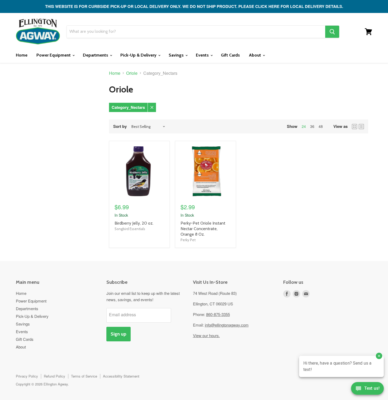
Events (203, 55)
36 (312, 126)
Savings (177, 55)
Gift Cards (230, 55)
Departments (96, 55)
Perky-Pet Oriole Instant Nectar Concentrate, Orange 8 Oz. (203, 229)
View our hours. (206, 335)
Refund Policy (54, 376)
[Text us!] (367, 389)
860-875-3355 (218, 314)
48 (321, 126)
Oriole (132, 73)
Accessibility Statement (121, 376)
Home (21, 55)
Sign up (118, 334)
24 (304, 126)
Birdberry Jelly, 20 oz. (134, 223)
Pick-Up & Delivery (139, 55)
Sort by (120, 126)
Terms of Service (84, 376)
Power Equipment (54, 55)
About (255, 55)
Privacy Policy (27, 376)
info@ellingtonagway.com (227, 325)
